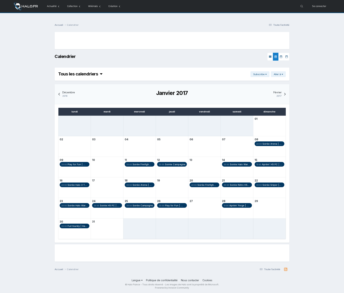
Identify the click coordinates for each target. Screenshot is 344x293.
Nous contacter (190, 280)
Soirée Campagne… (173, 164)
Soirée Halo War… (237, 164)
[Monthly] (275, 57)
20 (191, 180)
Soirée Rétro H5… (236, 184)
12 (158, 159)
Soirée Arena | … (268, 143)
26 (159, 201)
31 (93, 221)
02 (61, 139)
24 (93, 201)
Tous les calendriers (79, 74)
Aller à (278, 74)
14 (223, 159)
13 (191, 159)
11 (126, 159)
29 (256, 201)
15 (256, 159)
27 (191, 201)
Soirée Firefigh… (138, 164)
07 (223, 139)
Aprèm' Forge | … (236, 205)
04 (126, 139)
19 (158, 180)
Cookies (207, 280)
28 (223, 201)
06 (191, 139)
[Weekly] (281, 57)
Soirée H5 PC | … (106, 205)
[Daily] (286, 57)
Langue (136, 280)
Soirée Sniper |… (268, 184)
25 (126, 201)
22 (256, 180)
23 (61, 201)
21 (223, 180)
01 (256, 118)
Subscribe (259, 74)
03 (93, 139)
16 (61, 180)
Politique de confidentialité (162, 280)
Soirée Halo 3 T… (74, 184)
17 (93, 180)
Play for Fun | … (73, 164)
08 (256, 139)
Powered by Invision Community (172, 287)
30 (61, 221)
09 (61, 159)
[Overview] (270, 57)
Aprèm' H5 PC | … (269, 164)
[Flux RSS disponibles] (285, 269)
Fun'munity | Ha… (74, 226)
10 (93, 159)
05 (159, 139)
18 (126, 180)
